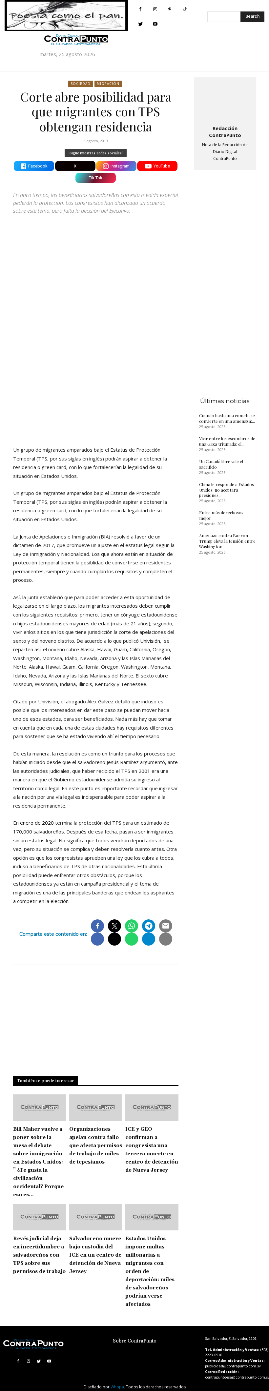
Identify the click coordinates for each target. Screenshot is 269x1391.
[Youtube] (155, 24)
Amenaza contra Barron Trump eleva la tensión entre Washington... (227, 541)
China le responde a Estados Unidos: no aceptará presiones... (226, 489)
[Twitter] (140, 24)
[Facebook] (140, 9)
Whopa (117, 1387)
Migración (108, 83)
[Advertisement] (95, 384)
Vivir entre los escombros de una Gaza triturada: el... (227, 441)
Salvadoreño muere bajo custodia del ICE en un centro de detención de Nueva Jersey (95, 1255)
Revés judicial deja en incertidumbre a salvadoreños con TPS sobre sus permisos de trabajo (39, 1255)
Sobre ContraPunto (134, 1341)
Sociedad (81, 83)
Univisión (150, 640)
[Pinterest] (170, 9)
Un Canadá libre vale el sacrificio (221, 464)
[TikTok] (184, 9)
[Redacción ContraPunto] (225, 100)
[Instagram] (155, 9)
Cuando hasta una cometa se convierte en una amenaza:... (227, 418)
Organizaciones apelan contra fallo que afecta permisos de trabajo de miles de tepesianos (95, 1145)
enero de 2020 (37, 822)
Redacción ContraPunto (225, 131)
